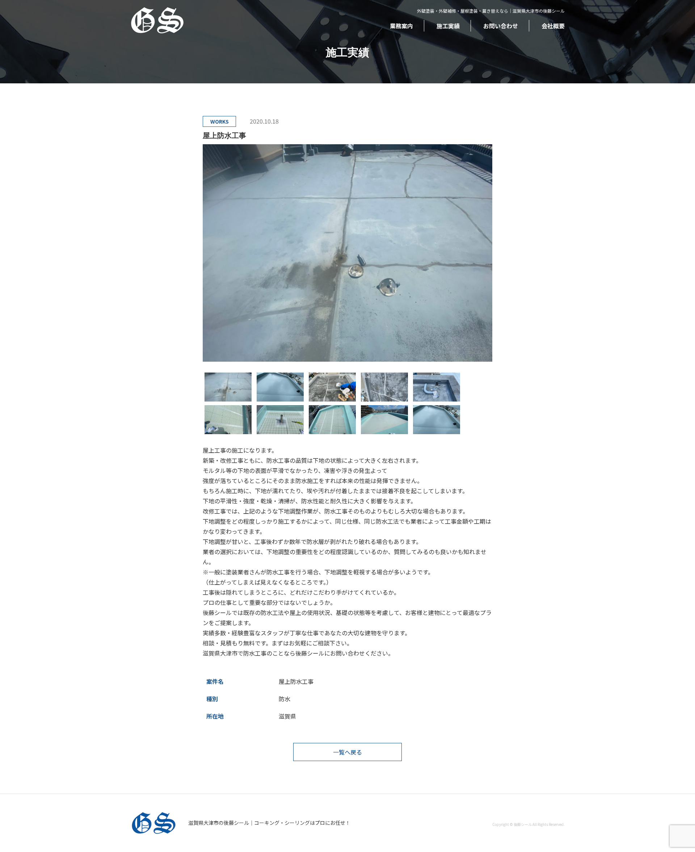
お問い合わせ (500, 25)
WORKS (219, 121)
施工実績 (448, 25)
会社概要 (553, 25)
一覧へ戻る (347, 752)
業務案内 (401, 25)
